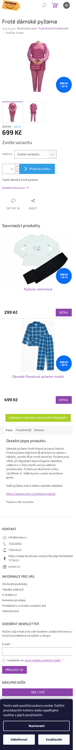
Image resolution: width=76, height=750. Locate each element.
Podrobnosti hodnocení (53, 29)
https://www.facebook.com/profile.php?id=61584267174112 (40, 558)
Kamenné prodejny (14, 600)
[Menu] (66, 5)
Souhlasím (54, 739)
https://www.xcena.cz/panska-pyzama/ (31, 494)
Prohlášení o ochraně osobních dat (24, 606)
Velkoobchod (10, 611)
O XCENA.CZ (9, 595)
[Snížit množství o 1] (17, 171)
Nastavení (36, 726)
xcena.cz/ (14, 567)
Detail (63, 312)
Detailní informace (13, 188)
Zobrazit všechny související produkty (38, 418)
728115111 (15, 550)
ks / (38, 692)
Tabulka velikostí (12, 590)
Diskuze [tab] (39, 430)
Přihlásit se (14, 670)
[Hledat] (44, 5)
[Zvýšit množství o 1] (17, 166)
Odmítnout (19, 739)
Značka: (14, 33)
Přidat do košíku (39, 169)
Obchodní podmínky (14, 584)
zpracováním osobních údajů (42, 660)
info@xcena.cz (17, 537)
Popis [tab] (9, 430)
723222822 (15, 544)
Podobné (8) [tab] (23, 430)
